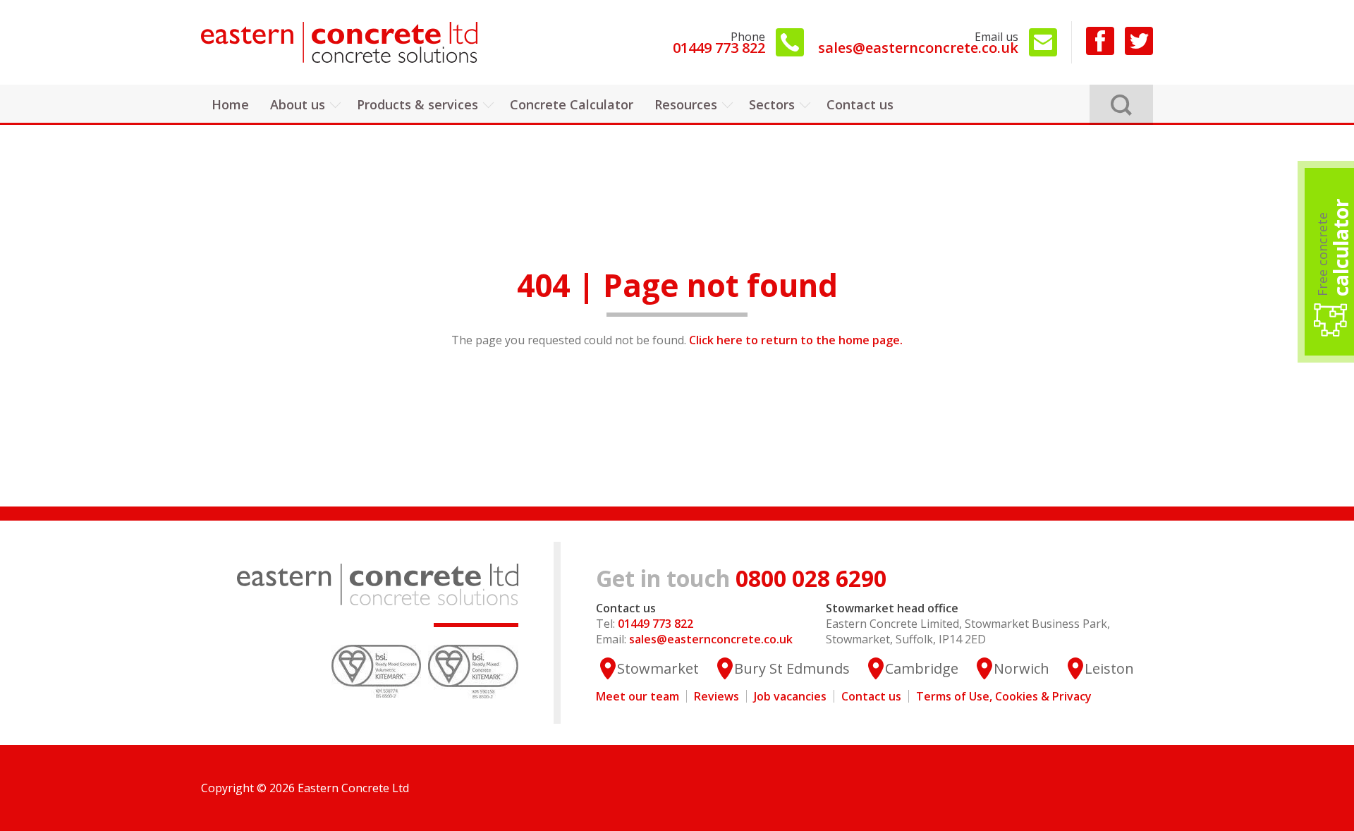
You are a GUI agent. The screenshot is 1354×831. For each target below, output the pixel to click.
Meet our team (637, 696)
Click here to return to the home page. (796, 340)
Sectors (772, 104)
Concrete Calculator (571, 104)
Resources (685, 104)
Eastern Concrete (342, 42)
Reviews (716, 696)
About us (297, 104)
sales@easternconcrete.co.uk (918, 42)
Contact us (860, 104)
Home (230, 104)
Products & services (417, 104)
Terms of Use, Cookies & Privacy (1004, 696)
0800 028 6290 (741, 578)
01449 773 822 (719, 42)
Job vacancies (790, 696)
